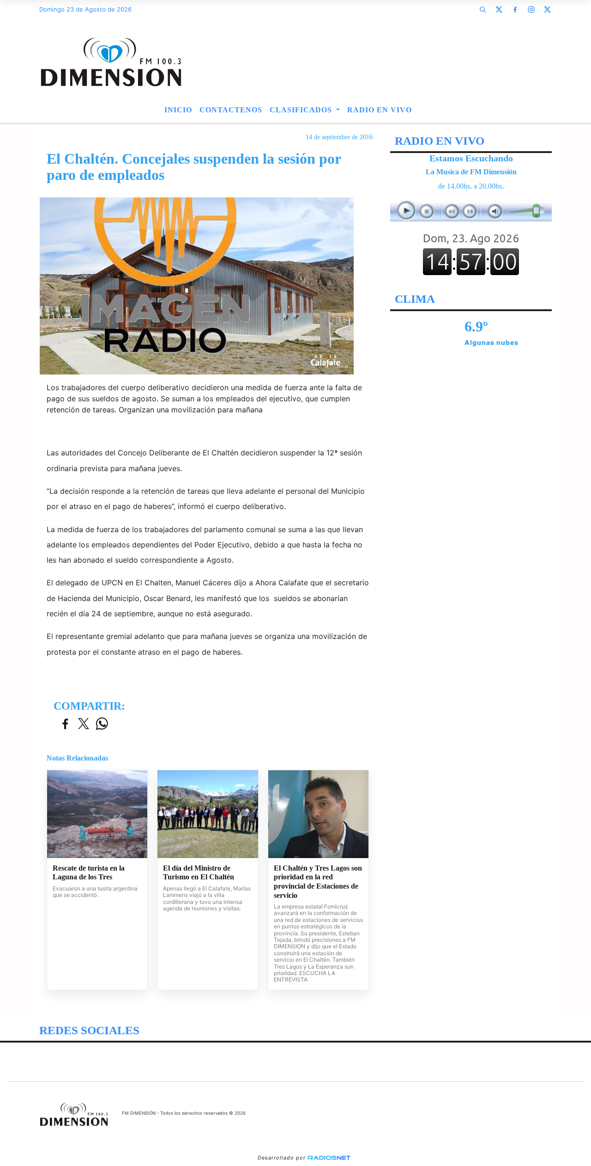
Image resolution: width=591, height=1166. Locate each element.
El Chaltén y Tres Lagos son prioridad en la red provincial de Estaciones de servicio (318, 881)
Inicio (178, 110)
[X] (499, 9)
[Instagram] (531, 9)
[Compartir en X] (83, 724)
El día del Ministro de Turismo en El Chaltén (198, 872)
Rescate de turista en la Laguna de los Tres (89, 872)
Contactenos (230, 110)
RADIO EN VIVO (379, 110)
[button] (482, 9)
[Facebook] (515, 9)
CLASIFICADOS (302, 110)
